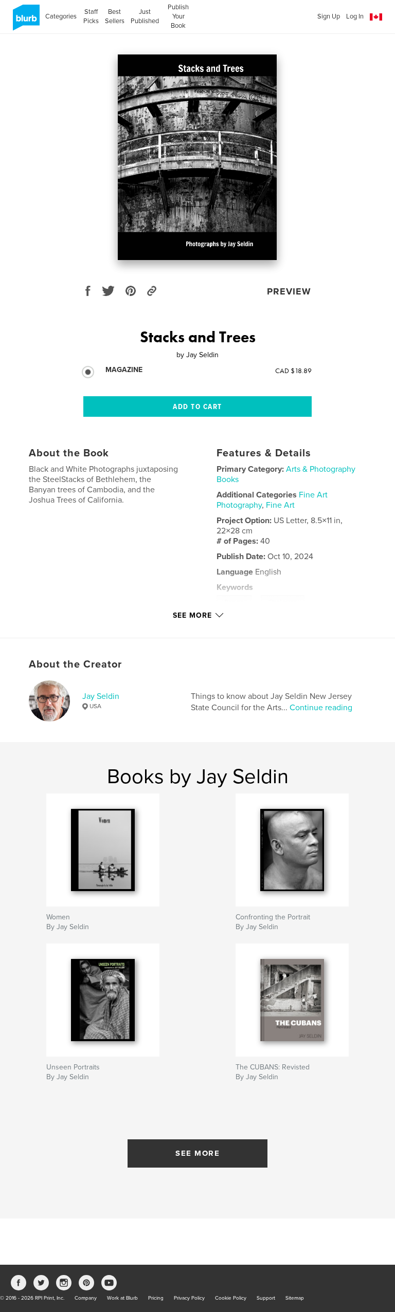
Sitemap (294, 1298)
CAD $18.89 (293, 370)
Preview (289, 291)
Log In (355, 16)
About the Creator (75, 664)
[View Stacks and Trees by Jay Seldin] (197, 157)
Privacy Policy (189, 1298)
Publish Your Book (178, 16)
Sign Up (328, 16)
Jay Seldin (100, 696)
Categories (61, 16)
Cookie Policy (230, 1298)
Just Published (145, 16)
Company (86, 1298)
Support (266, 1298)
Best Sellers (114, 16)
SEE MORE (197, 1153)
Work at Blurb (122, 1298)
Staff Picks (90, 16)
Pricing (156, 1298)
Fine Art (280, 505)
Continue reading (321, 708)
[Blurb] (24, 21)
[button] (376, 17)
